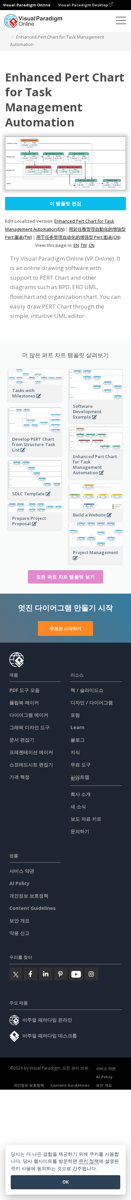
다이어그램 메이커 (28, 715)
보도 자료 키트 (86, 819)
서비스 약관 (21, 871)
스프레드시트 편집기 (31, 764)
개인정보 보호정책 (28, 895)
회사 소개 (81, 794)
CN (91, 245)
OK (65, 1182)
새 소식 (78, 806)
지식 (75, 752)
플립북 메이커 (24, 702)
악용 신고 (19, 933)
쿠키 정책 (89, 1161)
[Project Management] (96, 561)
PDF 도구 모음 (24, 690)
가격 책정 (19, 777)
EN (76, 245)
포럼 (75, 715)
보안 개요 (19, 920)
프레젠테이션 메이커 (31, 752)
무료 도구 (81, 764)
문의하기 (80, 831)
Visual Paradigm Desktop (83, 4)
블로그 (78, 740)
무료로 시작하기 (65, 628)
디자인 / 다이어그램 (92, 702)
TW (84, 245)
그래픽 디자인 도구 (29, 727)
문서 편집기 (21, 740)
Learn (77, 727)
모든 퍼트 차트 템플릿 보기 (65, 577)
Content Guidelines (32, 908)
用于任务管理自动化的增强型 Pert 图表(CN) (78, 237)
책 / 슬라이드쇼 (87, 690)
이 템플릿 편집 (65, 203)
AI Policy (19, 883)
